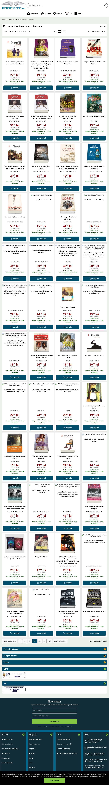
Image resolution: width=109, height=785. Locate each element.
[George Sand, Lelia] (41, 553)
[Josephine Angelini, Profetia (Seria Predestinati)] (14, 607)
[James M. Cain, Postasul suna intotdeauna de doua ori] (67, 607)
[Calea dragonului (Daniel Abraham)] (67, 213)
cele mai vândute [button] (20, 31)
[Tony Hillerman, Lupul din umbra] (94, 607)
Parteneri (32, 767)
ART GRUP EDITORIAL (66, 71)
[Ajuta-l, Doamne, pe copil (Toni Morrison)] (67, 58)
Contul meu (34, 13)
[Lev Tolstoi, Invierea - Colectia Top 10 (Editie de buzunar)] (14, 162)
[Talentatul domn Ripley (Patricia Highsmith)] (14, 247)
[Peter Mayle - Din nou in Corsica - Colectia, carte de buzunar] (67, 162)
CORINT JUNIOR (39, 262)
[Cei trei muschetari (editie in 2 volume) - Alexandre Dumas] (14, 553)
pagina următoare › (60, 641)
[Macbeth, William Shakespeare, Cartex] (14, 452)
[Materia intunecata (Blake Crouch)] (41, 162)
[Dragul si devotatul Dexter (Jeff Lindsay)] (94, 58)
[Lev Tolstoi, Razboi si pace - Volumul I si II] (41, 385)
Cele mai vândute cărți (63, 739)
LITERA (13, 566)
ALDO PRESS (13, 121)
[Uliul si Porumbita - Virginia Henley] (67, 351)
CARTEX (92, 411)
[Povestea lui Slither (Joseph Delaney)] (41, 245)
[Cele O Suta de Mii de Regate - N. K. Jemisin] (41, 287)
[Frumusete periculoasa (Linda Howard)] (41, 452)
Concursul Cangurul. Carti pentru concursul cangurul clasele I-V (94, 766)
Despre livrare (5, 758)
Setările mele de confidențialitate (67, 753)
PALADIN (92, 71)
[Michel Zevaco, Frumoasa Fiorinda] (14, 112)
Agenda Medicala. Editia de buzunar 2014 (96, 747)
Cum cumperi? (5, 753)
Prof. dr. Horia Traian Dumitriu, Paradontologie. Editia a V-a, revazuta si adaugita (94, 741)
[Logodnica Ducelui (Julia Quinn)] (94, 112)
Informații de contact (35, 739)
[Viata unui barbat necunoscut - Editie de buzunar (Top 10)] (14, 385)
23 (29, 641)
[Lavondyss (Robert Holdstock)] (41, 195)
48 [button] (102, 31)
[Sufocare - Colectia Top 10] (94, 351)
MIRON (39, 71)
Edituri (31, 758)
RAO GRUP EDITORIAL (39, 171)
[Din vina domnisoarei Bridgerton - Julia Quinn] (67, 385)
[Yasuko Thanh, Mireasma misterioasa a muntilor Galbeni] (94, 536)
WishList (59, 13)
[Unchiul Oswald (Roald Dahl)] (94, 195)
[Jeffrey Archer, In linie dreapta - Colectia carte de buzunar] (14, 502)
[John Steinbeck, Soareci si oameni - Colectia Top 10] (14, 58)
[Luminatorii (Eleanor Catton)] (14, 213)
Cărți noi (31, 749)
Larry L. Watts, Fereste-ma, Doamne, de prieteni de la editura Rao (96, 760)
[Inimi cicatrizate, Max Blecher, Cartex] (94, 402)
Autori (31, 763)
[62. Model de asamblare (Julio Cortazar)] (94, 162)
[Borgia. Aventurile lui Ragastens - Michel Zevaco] (94, 287)
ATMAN (92, 262)
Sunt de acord (54, 780)
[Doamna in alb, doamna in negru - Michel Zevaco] (41, 351)
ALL (66, 262)
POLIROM (13, 71)
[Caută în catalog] (105, 5)
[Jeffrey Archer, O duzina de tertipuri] (94, 502)
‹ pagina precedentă (10, 641)
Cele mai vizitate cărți (63, 749)
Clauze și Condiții (47, 776)
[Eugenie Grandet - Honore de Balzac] (94, 434)
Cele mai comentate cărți (64, 744)
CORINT (39, 411)
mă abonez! (54, 722)
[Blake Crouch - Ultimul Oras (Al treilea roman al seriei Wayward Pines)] (14, 287)
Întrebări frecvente (7, 763)
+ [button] (104, 649)
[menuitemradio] (64, 31)
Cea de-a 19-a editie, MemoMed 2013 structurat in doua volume (94, 754)
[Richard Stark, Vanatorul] (41, 589)
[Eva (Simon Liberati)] (67, 303)
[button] (78, 13)
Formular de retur (34, 744)
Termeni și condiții (7, 739)
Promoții (31, 753)
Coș (69, 13)
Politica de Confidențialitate (32, 776)
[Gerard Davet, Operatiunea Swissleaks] (41, 486)
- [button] (104, 669)
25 (39, 641)
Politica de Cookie (18, 776)
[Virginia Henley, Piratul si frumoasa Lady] (67, 112)
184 (50, 641)
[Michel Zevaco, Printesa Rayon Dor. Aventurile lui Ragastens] (41, 112)
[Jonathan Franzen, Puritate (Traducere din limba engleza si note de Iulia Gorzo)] (67, 488)
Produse (48, 13)
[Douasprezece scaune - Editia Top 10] (67, 452)
